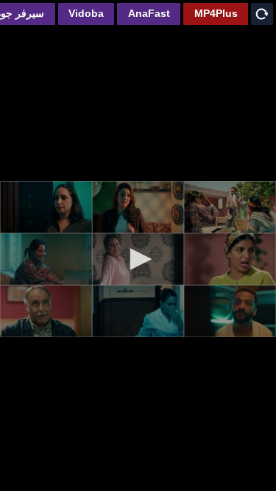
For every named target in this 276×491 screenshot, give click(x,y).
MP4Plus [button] (216, 13)
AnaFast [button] (149, 13)
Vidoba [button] (86, 13)
